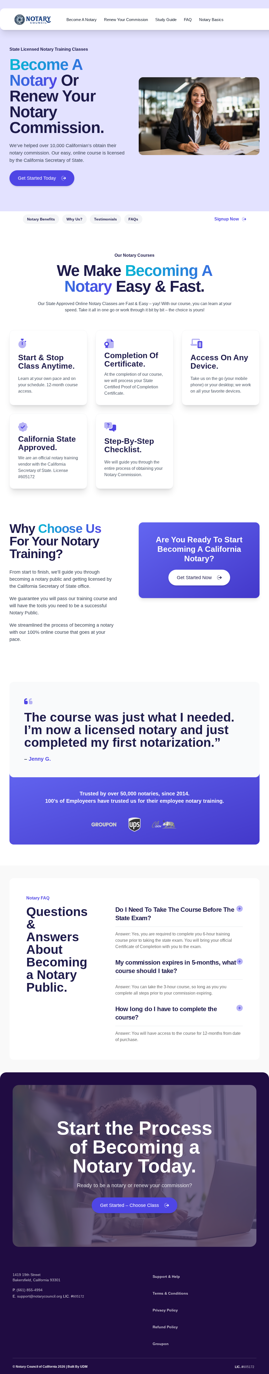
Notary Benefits (41, 219)
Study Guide (166, 19)
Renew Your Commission (126, 19)
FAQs (133, 219)
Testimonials (105, 219)
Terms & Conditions (170, 1293)
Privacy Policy (165, 1310)
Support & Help (166, 1276)
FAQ (188, 19)
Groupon (161, 1344)
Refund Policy (165, 1327)
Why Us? (74, 219)
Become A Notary (81, 19)
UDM (83, 1366)
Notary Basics (211, 19)
